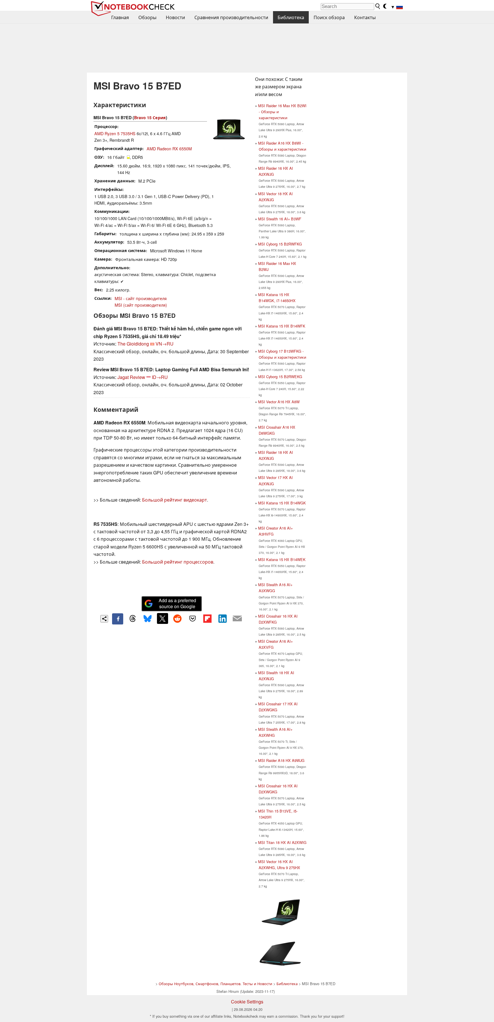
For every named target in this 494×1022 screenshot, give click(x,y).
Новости (175, 17)
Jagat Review (131, 377)
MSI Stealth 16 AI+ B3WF (279, 218)
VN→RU (165, 343)
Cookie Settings (247, 1001)
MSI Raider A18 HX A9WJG (281, 760)
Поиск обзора (329, 17)
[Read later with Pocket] (192, 618)
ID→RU (160, 377)
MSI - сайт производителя (141, 298)
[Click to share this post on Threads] (132, 618)
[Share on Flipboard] (207, 618)
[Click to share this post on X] (162, 618)
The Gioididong (133, 343)
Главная (120, 17)
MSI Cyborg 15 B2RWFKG (280, 244)
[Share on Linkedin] (222, 618)
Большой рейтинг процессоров (177, 561)
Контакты (365, 17)
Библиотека (291, 17)
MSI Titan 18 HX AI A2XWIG (282, 842)
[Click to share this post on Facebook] (117, 618)
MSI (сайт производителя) (141, 305)
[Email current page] (237, 618)
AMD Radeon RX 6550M (169, 148)
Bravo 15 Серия (150, 117)
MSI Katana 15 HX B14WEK (282, 559)
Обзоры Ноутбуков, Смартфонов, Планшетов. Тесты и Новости (215, 983)
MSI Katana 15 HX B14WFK (281, 326)
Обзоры (147, 17)
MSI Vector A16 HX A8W (279, 401)
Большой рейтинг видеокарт (174, 499)
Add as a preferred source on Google (177, 603)
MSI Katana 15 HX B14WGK (282, 503)
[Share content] (104, 619)
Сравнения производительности (231, 17)
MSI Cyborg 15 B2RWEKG (280, 376)
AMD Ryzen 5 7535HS (115, 133)
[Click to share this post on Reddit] (177, 618)
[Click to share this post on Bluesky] (147, 618)
